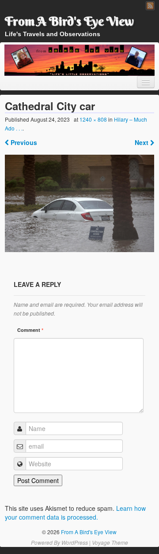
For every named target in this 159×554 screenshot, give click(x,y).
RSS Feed (150, 5)
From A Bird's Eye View (69, 21)
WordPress (74, 542)
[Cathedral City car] (79, 203)
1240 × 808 (93, 119)
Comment (30, 330)
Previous (23, 142)
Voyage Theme (110, 542)
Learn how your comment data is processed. (75, 512)
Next (142, 142)
